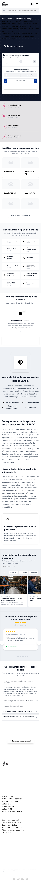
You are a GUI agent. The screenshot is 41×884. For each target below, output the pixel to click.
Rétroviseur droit (8, 39)
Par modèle (29, 75)
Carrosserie (23, 572)
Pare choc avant (32, 34)
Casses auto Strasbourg (11, 822)
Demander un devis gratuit (21, 741)
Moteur (5, 34)
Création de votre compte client (11, 857)
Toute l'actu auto (8, 567)
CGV (3, 850)
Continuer (19, 87)
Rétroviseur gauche (26, 36)
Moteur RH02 (7, 809)
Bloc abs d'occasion (10, 801)
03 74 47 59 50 (21, 747)
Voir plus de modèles (19, 215)
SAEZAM (7, 872)
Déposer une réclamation (21, 838)
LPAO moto (6, 832)
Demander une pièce (15, 46)
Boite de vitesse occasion (12, 799)
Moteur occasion (8, 796)
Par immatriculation (13, 75)
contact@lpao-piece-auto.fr (12, 778)
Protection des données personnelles (12, 854)
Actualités (13, 572)
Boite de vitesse (19, 34)
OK (36, 10)
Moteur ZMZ (6, 804)
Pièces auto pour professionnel (14, 827)
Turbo (10, 34)
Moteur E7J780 (8, 806)
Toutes (5, 572)
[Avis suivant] (39, 643)
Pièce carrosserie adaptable (13, 830)
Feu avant (6, 36)
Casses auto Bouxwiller (11, 820)
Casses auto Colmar (10, 825)
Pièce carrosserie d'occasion (13, 811)
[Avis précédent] (2, 643)
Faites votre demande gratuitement (22, 340)
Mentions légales (7, 847)
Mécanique (33, 572)
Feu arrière (14, 36)
